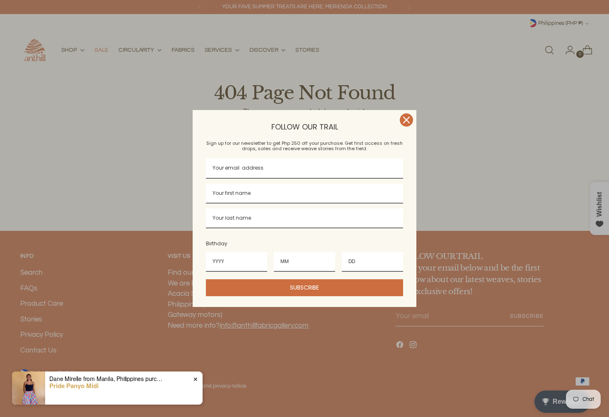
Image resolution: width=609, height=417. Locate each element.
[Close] (406, 120)
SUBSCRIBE (304, 287)
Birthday (216, 243)
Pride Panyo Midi (74, 385)
